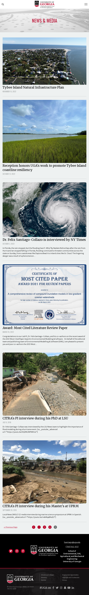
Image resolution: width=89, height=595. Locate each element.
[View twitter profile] (10, 550)
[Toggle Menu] (86, 4)
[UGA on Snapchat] (65, 587)
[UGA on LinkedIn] (72, 587)
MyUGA (43, 580)
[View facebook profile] (23, 550)
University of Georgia (21, 579)
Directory (44, 577)
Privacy (64, 580)
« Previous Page (10, 527)
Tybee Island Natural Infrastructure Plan (33, 87)
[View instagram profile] (16, 550)
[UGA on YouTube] (69, 587)
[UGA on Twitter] (57, 587)
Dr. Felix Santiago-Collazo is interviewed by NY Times (44, 240)
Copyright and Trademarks (70, 577)
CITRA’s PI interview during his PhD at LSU (35, 418)
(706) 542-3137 (72, 547)
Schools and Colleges (47, 575)
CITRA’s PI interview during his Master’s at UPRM (41, 506)
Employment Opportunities (70, 575)
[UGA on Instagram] (61, 587)
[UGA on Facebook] (54, 587)
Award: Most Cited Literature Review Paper (35, 328)
